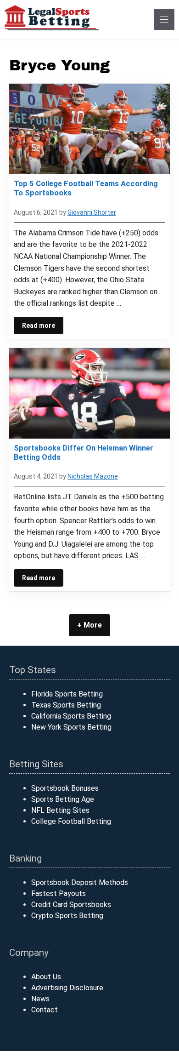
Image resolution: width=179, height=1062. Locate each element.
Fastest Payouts (58, 893)
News (40, 998)
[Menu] (164, 19)
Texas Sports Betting (66, 705)
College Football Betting (71, 821)
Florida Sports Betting (67, 694)
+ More (89, 625)
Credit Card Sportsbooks (71, 904)
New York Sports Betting (71, 727)
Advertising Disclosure (67, 987)
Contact (44, 1009)
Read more (38, 325)
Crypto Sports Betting (67, 915)
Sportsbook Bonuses (65, 788)
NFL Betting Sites (60, 810)
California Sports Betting (71, 716)
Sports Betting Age (62, 799)
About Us (46, 976)
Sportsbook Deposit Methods (79, 882)
